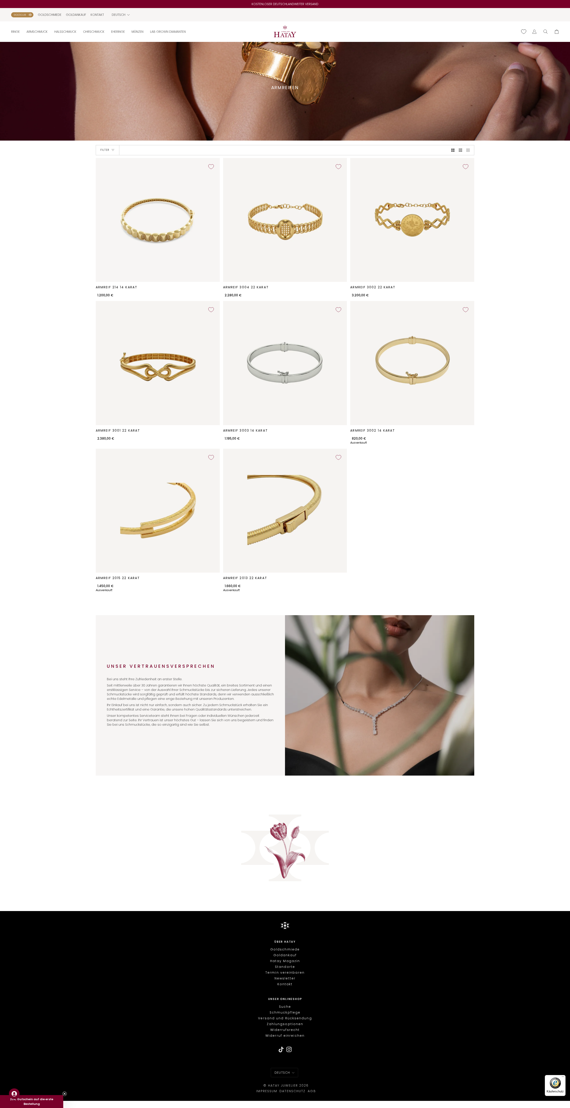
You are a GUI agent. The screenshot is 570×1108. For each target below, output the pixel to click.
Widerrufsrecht (285, 1030)
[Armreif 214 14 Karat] (158, 220)
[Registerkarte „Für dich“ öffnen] (14, 1093)
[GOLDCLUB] (22, 14)
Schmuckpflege (285, 1012)
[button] (17, 31)
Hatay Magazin (285, 961)
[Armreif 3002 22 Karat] (412, 220)
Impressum (266, 1091)
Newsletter (285, 978)
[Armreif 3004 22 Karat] (285, 220)
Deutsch (118, 14)
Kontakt (285, 984)
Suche (285, 1006)
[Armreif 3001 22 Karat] (158, 363)
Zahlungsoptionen (285, 1024)
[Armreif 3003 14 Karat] (285, 363)
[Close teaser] (64, 1094)
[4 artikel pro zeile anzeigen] (469, 150)
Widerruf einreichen (285, 1035)
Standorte (285, 967)
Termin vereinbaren (285, 972)
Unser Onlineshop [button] (285, 999)
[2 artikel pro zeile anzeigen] (453, 150)
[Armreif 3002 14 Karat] (412, 363)
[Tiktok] (281, 1049)
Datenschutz (292, 1091)
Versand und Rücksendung (285, 1018)
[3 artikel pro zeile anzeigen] (460, 150)
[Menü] (563, 1077)
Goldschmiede (285, 949)
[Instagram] (289, 1049)
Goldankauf (285, 955)
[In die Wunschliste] (211, 166)
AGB (312, 1091)
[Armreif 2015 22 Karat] (158, 511)
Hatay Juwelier (283, 1085)
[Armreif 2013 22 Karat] (285, 511)
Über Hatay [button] (285, 942)
